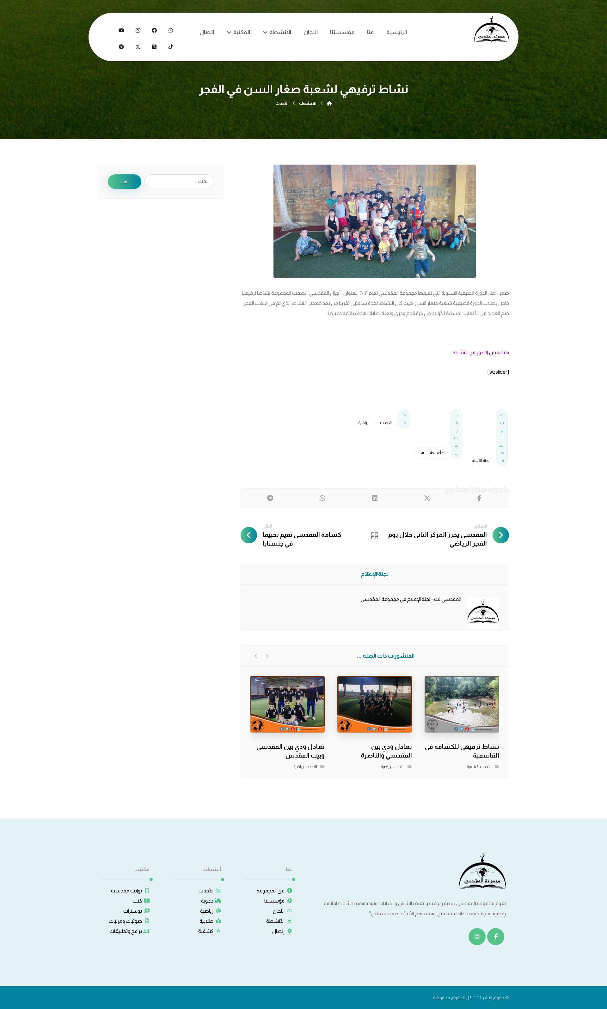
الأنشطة (275, 921)
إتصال (278, 931)
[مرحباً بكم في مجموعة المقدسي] (491, 29)
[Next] (256, 656)
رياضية (363, 422)
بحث (124, 181)
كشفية (472, 766)
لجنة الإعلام (480, 460)
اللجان (279, 911)
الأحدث (386, 422)
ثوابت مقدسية (126, 890)
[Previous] (267, 656)
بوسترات (132, 911)
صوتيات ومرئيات (125, 921)
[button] (171, 30)
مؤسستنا (274, 900)
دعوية (207, 900)
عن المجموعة (271, 890)
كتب (137, 900)
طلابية (206, 921)
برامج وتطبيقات (125, 931)
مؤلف (377, 573)
